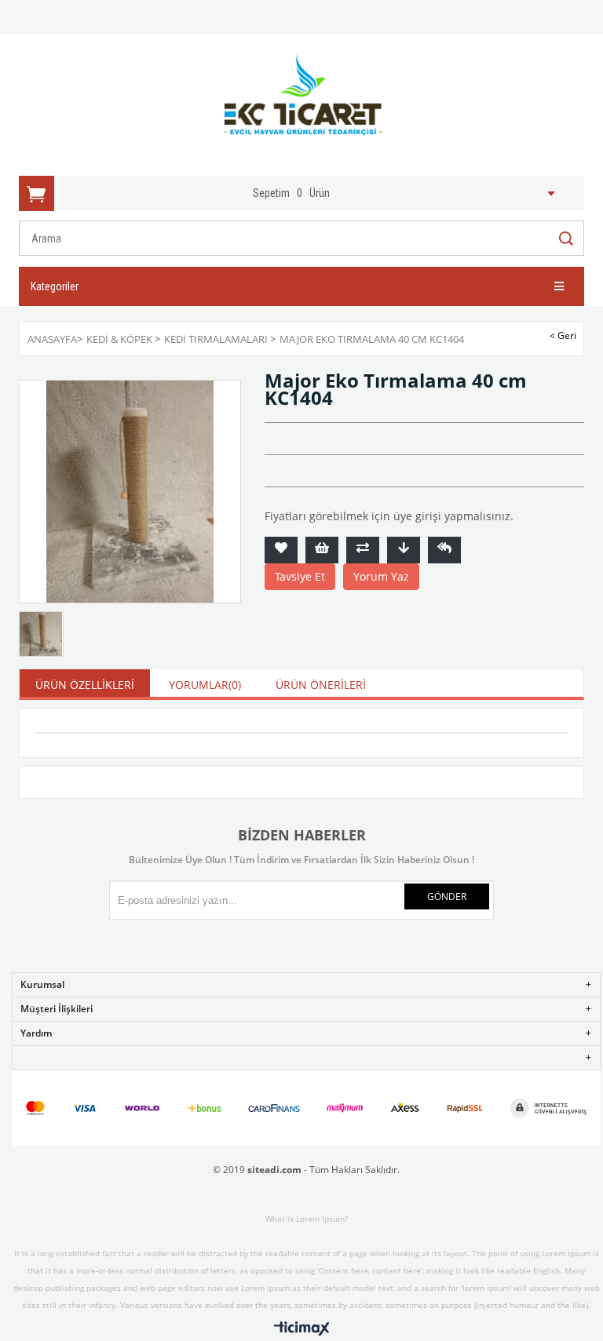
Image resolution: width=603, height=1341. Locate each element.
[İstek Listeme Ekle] (321, 550)
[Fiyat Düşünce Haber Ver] (403, 550)
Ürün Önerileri (321, 684)
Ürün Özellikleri (84, 684)
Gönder (446, 896)
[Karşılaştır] (362, 550)
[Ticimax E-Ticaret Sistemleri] (302, 1329)
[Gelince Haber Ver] (444, 550)
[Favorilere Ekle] (281, 550)
